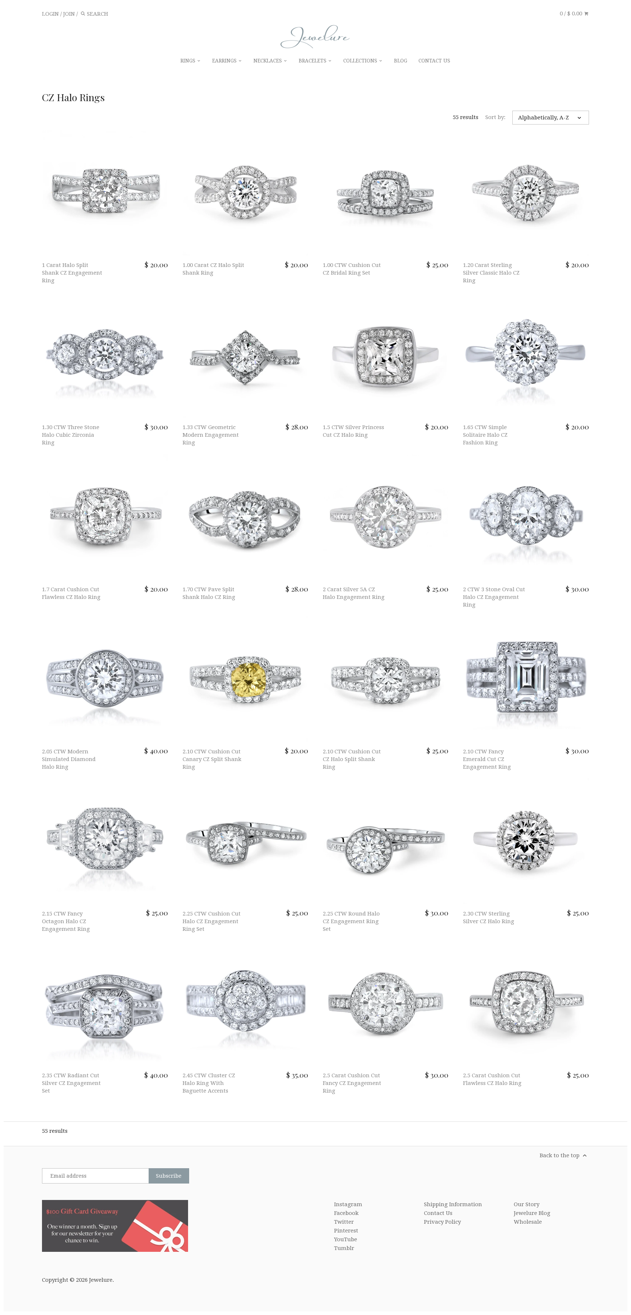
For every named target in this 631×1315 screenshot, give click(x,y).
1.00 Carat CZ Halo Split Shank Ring (213, 269)
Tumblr (344, 1248)
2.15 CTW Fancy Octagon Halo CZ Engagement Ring (66, 921)
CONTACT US (434, 61)
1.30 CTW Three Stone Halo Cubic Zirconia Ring (70, 435)
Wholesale (528, 1222)
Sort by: (495, 117)
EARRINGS (225, 61)
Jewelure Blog (532, 1213)
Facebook (346, 1213)
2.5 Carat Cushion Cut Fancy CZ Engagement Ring (352, 1083)
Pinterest (346, 1230)
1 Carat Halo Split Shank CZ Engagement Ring (72, 273)
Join (69, 14)
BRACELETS (313, 61)
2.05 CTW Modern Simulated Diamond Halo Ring (69, 759)
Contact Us (438, 1213)
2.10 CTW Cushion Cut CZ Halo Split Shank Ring (352, 759)
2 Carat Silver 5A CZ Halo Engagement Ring (354, 593)
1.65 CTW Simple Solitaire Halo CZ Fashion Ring (485, 435)
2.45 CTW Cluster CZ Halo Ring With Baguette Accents (209, 1083)
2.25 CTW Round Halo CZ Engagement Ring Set (351, 921)
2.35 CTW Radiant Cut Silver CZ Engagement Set (71, 1083)
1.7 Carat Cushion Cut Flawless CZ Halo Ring (71, 593)
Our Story (526, 1204)
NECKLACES (268, 61)
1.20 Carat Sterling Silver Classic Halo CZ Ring (491, 273)
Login (50, 14)
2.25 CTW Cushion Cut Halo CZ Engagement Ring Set (212, 921)
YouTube (345, 1239)
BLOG (400, 61)
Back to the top (560, 1155)
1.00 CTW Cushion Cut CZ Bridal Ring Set (352, 269)
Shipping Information (453, 1204)
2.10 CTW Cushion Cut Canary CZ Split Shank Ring (212, 759)
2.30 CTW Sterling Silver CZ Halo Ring (488, 917)
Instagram (348, 1204)
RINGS (188, 61)
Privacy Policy (442, 1222)
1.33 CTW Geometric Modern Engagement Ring (211, 435)
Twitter (344, 1222)
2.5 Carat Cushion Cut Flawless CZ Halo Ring (492, 1079)
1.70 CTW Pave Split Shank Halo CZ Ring (209, 593)
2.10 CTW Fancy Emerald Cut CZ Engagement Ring (487, 759)
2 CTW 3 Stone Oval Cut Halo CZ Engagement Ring (494, 597)
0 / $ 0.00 (572, 13)
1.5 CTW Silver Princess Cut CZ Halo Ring (353, 431)
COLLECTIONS (361, 61)
